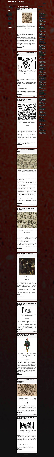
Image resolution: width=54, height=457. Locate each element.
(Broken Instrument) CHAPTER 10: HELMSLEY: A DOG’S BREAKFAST (42, 47)
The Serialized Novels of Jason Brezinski (16, 1)
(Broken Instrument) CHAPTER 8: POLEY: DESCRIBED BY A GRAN (42, 39)
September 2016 (10, 19)
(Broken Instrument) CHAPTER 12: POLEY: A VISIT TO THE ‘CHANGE (42, 55)
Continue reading (20, 47)
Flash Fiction (40, 9)
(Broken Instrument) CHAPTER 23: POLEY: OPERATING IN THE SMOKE (42, 94)
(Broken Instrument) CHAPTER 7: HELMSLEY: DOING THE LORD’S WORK (42, 35)
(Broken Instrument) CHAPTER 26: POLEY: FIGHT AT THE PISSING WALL (42, 106)
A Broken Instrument (20, 96)
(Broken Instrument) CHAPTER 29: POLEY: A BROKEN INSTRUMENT (42, 117)
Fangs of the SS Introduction (42, 15)
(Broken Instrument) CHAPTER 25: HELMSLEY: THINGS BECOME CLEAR (42, 102)
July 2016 (9, 22)
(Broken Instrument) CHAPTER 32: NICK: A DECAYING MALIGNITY (42, 129)
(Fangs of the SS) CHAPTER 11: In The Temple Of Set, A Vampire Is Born (42, 53)
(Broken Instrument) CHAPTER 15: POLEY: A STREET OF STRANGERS (42, 66)
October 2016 (10, 18)
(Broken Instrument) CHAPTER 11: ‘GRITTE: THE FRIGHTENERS (42, 51)
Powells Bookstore (11, 7)
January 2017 (10, 14)
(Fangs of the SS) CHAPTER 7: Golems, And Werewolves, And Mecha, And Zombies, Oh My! (42, 37)
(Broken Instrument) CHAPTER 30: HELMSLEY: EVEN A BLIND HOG (42, 121)
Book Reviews (10, 6)
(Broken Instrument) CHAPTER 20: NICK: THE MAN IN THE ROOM (42, 83)
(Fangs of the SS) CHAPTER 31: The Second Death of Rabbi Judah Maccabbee (42, 127)
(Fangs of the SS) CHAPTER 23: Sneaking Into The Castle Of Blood (42, 96)
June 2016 (10, 23)
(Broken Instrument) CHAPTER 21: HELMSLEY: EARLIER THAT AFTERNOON (42, 87)
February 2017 (10, 13)
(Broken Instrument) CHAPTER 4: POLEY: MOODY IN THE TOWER (42, 25)
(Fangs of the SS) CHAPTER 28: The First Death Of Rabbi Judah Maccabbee (42, 115)
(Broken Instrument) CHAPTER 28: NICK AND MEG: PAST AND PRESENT (42, 113)
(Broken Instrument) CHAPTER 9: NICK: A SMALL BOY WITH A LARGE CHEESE (42, 43)
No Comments (35, 96)
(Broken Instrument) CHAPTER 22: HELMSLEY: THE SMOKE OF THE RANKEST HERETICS (42, 90)
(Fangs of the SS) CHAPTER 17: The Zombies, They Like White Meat (42, 75)
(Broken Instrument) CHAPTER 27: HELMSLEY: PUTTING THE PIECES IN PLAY (25, 335)
